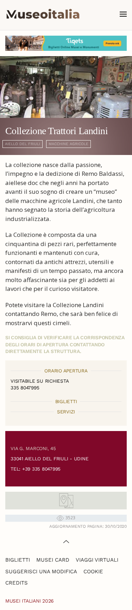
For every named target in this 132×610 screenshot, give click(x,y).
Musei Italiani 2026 (29, 601)
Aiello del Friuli (22, 144)
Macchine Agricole (68, 144)
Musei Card (52, 560)
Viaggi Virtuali (97, 560)
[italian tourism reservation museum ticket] (66, 43)
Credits (16, 583)
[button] (123, 14)
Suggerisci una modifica (41, 571)
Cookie (93, 571)
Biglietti (17, 560)
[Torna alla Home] (43, 14)
